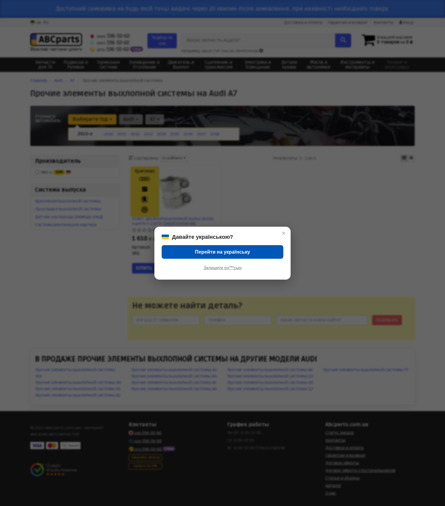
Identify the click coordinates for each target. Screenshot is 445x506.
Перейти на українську (222, 252)
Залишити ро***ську (222, 267)
